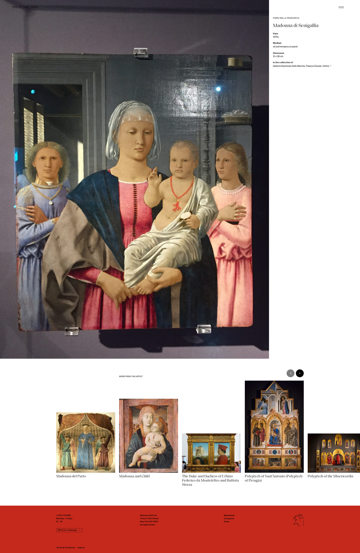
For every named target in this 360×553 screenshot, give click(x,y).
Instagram (229, 519)
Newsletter (229, 515)
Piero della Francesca (286, 18)
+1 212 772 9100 (63, 515)
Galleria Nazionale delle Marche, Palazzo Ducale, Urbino (301, 66)
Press (226, 522)
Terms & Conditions (66, 548)
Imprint (81, 548)
